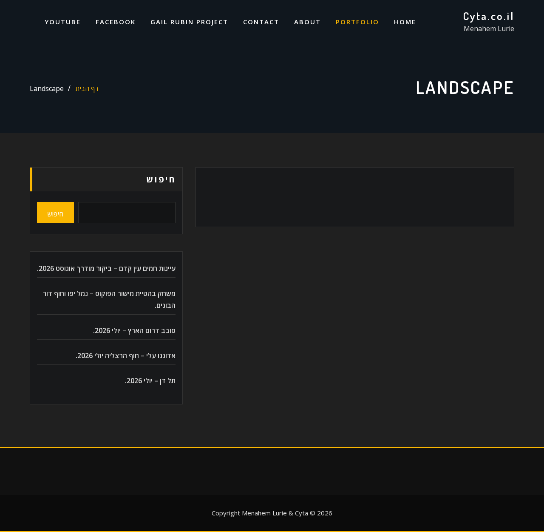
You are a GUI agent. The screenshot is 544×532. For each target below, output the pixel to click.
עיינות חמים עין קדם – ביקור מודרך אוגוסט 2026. (106, 268)
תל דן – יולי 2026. (150, 380)
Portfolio (357, 21)
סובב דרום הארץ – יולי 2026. (134, 330)
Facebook (116, 21)
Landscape (47, 88)
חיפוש (161, 179)
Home (405, 21)
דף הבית (87, 88)
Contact (261, 21)
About (307, 21)
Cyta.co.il (488, 16)
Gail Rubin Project (189, 21)
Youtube (63, 21)
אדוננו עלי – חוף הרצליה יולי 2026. (126, 355)
